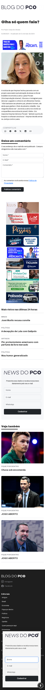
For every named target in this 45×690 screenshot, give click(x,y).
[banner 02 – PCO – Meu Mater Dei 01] (22, 275)
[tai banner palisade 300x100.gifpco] (22, 298)
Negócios (5, 617)
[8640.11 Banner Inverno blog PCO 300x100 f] (22, 241)
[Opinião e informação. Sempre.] (18, 7)
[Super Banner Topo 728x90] (22, 45)
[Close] (38, 634)
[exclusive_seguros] (22, 230)
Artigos (4, 597)
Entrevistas (6, 629)
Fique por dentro (7, 609)
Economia (5, 605)
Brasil (4, 601)
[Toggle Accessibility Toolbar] (40, 685)
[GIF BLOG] (22, 219)
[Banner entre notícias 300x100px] (22, 252)
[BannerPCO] (22, 207)
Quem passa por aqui (9, 625)
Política (4, 613)
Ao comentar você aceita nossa (20, 182)
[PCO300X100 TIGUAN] (22, 264)
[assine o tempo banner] (22, 286)
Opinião (4, 621)
